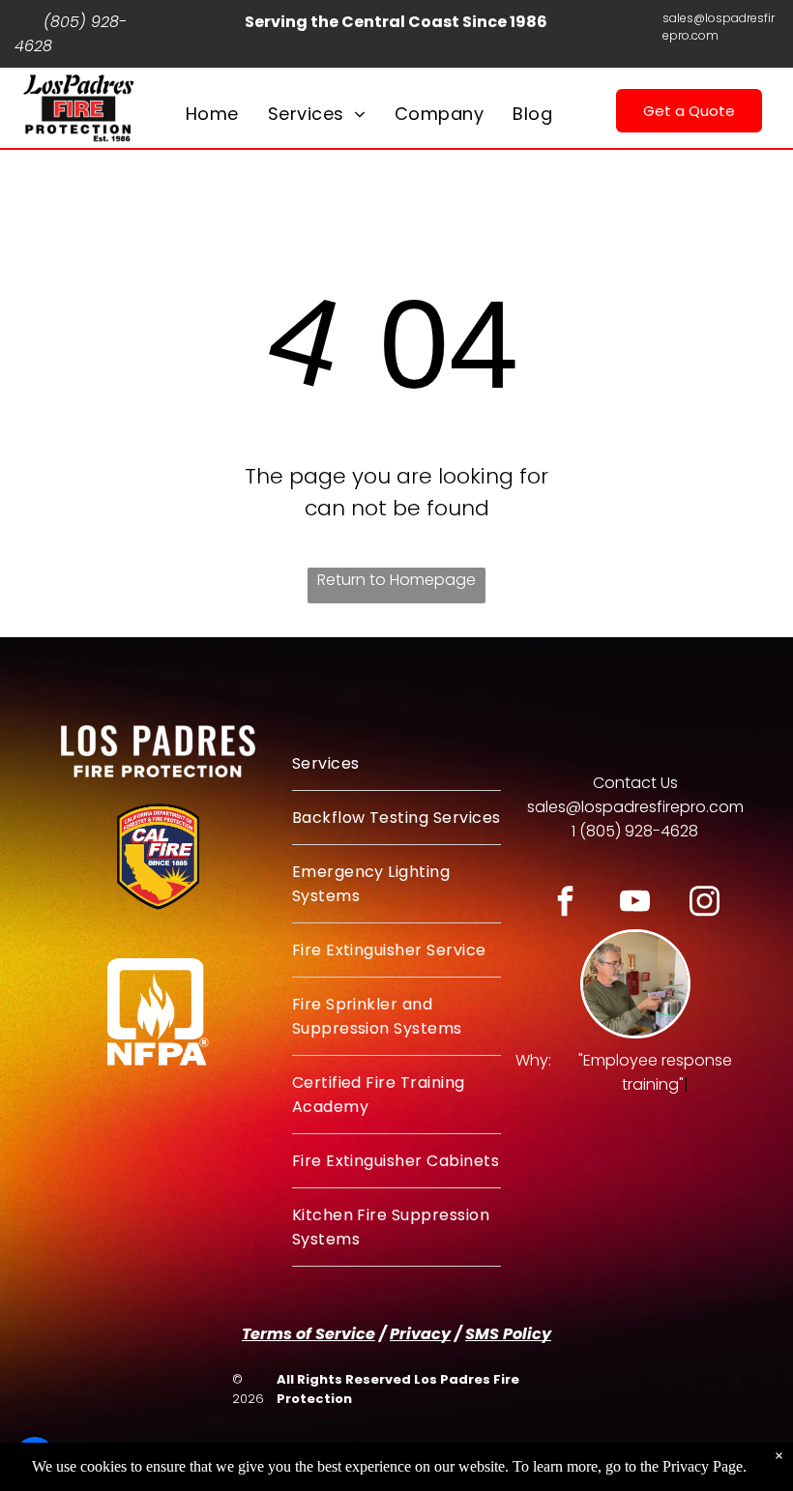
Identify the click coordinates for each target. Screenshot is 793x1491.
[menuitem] (212, 114)
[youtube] (635, 904)
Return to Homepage (396, 580)
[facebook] (565, 904)
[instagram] (704, 904)
